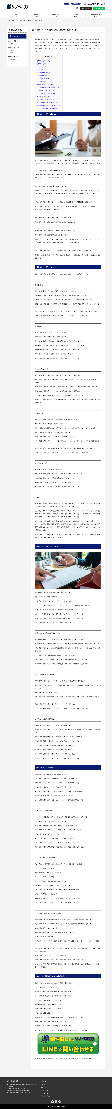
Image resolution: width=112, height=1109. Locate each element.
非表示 (51, 56)
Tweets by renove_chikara (15, 63)
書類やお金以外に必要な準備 (44, 84)
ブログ (13, 20)
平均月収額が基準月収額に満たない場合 (49, 105)
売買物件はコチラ (76, 3)
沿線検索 (15, 36)
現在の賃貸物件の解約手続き (46, 90)
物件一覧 (44, 1087)
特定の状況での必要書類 (43, 96)
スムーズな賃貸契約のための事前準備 (46, 108)
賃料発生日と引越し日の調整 (46, 93)
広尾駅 (11, 43)
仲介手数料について (44, 72)
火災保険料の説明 (43, 78)
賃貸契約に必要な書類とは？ (44, 61)
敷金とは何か (42, 67)
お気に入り (77, 8)
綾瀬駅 (11, 52)
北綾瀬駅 (12, 50)
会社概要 (67, 3)
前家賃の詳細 (42, 75)
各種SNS (100, 8)
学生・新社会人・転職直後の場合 (47, 102)
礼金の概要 (41, 70)
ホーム (8, 20)
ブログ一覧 (45, 1093)
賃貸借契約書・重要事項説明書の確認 (48, 87)
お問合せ (87, 8)
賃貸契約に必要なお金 (42, 64)
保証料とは (41, 81)
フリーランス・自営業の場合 (46, 99)
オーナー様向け (46, 1096)
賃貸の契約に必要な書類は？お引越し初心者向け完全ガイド (32, 20)
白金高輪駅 (12, 59)
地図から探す (45, 1090)
